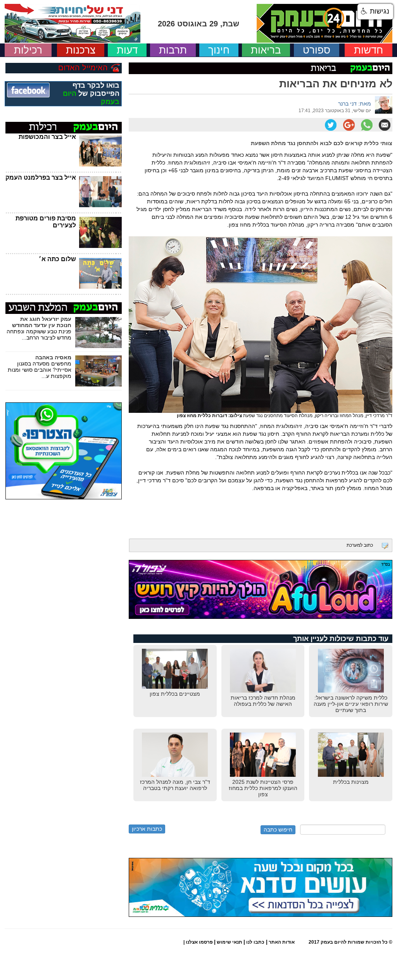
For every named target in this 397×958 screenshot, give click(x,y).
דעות (127, 50)
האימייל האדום (83, 67)
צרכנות (80, 50)
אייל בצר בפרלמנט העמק (40, 177)
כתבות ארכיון (147, 829)
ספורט (316, 50)
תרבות (173, 50)
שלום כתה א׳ (57, 259)
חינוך (219, 50)
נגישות (378, 11)
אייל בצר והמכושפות (47, 136)
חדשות (368, 50)
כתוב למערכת (360, 545)
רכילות (28, 50)
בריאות (266, 50)
